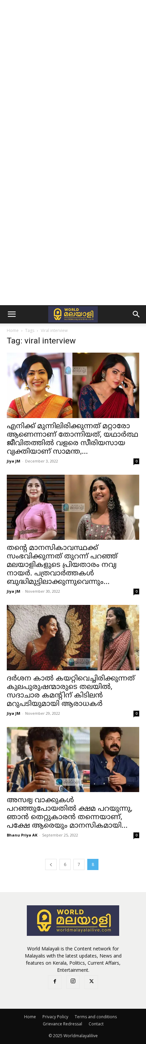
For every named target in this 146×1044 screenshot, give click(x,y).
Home (13, 330)
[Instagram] (73, 982)
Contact (96, 1024)
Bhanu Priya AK (22, 835)
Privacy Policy (55, 1017)
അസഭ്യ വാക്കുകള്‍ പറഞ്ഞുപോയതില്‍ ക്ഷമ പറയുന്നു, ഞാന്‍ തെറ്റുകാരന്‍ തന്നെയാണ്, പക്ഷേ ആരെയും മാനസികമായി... (69, 813)
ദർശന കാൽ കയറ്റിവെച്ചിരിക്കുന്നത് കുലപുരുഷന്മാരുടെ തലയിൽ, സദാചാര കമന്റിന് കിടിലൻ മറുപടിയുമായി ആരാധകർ (71, 691)
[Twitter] (91, 982)
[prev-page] (51, 864)
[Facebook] (54, 982)
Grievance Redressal (62, 1024)
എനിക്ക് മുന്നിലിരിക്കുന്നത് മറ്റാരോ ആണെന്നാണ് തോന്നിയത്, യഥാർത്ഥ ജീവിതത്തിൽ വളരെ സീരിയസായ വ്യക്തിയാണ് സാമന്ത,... (72, 439)
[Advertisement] (73, 76)
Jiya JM (13, 461)
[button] (11, 314)
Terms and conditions (96, 1017)
